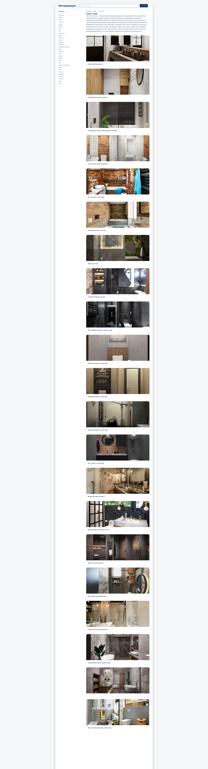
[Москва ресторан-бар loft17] (117, 481)
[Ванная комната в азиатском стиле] (117, 514)
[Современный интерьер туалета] (117, 82)
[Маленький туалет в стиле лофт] (117, 381)
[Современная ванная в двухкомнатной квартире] (117, 115)
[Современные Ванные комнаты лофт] (117, 647)
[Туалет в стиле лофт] (117, 448)
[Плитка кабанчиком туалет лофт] (117, 712)
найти (144, 5)
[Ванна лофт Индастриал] (117, 48)
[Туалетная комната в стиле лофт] (117, 348)
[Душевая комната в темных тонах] (117, 314)
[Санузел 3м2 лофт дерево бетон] (117, 614)
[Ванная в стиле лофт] (117, 181)
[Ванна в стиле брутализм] (117, 547)
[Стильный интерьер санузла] (117, 281)
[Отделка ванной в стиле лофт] (117, 215)
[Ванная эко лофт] (117, 248)
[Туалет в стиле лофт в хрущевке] (117, 148)
